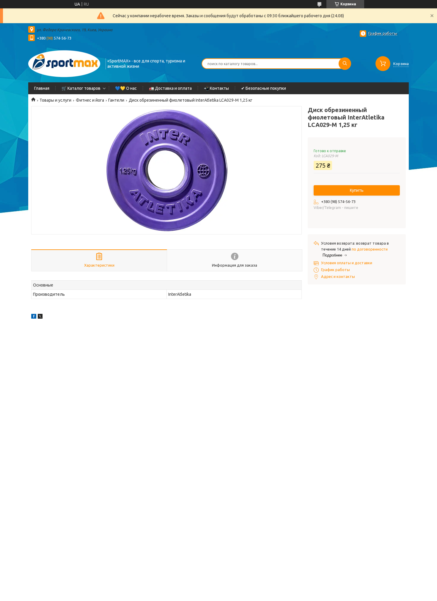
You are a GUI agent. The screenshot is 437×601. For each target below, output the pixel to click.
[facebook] (33, 317)
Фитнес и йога (90, 100)
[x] (40, 317)
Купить (357, 190)
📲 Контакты (216, 88)
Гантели (116, 100)
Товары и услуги (55, 100)
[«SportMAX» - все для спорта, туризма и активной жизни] (64, 63)
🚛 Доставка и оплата (170, 88)
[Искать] (345, 63)
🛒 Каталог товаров (81, 88)
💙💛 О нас (126, 88)
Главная (41, 88)
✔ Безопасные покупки (263, 88)
